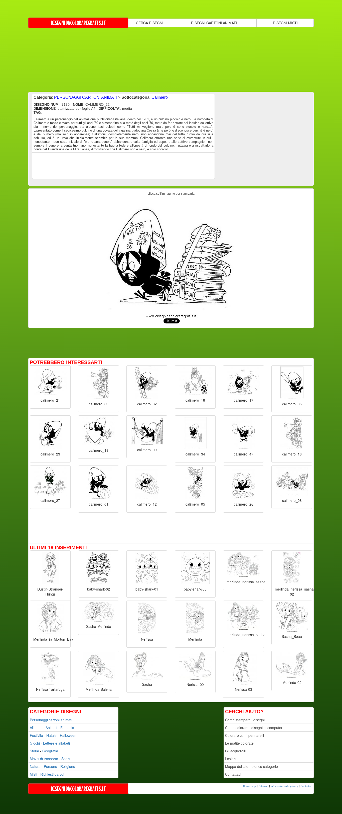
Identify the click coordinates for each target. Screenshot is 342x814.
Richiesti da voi (52, 774)
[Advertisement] (171, 59)
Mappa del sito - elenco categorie (251, 766)
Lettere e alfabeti (56, 743)
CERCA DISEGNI (149, 22)
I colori (230, 758)
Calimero (159, 97)
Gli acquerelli (235, 750)
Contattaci (233, 774)
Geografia (50, 750)
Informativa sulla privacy (284, 786)
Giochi (35, 743)
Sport (65, 758)
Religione (67, 766)
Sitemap (263, 786)
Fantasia (67, 727)
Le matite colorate (239, 743)
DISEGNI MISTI (285, 22)
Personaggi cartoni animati (51, 719)
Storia (34, 750)
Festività (36, 735)
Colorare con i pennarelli (244, 735)
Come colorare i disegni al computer (253, 727)
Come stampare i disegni (245, 719)
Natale (51, 735)
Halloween (68, 735)
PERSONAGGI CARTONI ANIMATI (85, 97)
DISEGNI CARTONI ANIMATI (214, 22)
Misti (33, 774)
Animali (51, 727)
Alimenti (36, 727)
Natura (35, 766)
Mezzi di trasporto (44, 758)
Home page (250, 786)
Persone (50, 766)
